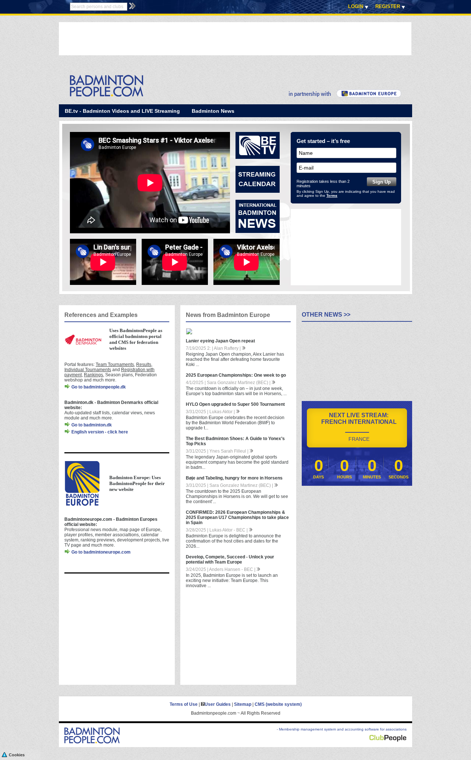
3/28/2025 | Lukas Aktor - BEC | (217, 530)
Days (318, 477)
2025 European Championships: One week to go (236, 375)
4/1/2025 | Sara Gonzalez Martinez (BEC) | (229, 382)
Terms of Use (184, 704)
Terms (331, 196)
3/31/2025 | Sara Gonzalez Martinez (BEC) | (230, 485)
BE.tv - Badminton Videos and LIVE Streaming (122, 111)
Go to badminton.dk (91, 425)
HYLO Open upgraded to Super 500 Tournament (235, 404)
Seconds (398, 477)
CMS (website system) (278, 704)
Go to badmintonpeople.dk (98, 387)
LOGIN (355, 6)
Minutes (372, 477)
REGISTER (387, 6)
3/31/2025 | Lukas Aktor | (211, 411)
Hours (344, 477)
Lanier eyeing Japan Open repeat (220, 341)
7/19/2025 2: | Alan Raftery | (214, 348)
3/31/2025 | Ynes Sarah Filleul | (217, 451)
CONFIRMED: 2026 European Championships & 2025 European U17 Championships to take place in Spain (237, 517)
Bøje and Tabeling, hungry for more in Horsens (234, 478)
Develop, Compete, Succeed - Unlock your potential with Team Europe (230, 559)
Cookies (17, 755)
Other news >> (326, 314)
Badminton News (213, 111)
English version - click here (99, 432)
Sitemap (242, 704)
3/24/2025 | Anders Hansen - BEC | (221, 569)
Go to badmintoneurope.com (100, 552)
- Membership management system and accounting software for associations (342, 729)
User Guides (218, 704)
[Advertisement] (193, 38)
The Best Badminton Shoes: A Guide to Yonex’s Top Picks (235, 441)
